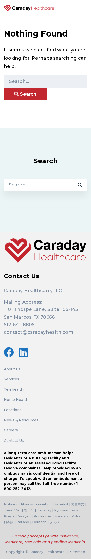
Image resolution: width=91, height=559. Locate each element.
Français (61, 516)
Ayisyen (24, 516)
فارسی (54, 522)
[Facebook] (9, 352)
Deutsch (39, 522)
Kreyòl (9, 516)
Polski (76, 516)
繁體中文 (77, 504)
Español (61, 504)
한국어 (29, 510)
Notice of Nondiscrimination (28, 504)
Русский (61, 510)
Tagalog (44, 510)
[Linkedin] (23, 352)
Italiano (23, 522)
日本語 (9, 522)
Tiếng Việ (11, 510)
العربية (75, 510)
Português (43, 516)
